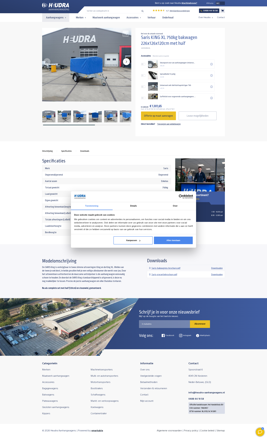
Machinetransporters (102, 370)
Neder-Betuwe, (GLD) (199, 382)
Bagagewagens (50, 389)
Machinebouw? (189, 3)
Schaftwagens (98, 395)
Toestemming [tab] (91, 206)
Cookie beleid (207, 431)
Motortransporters (100, 382)
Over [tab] (175, 206)
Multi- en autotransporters (104, 376)
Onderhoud (167, 17)
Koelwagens (97, 407)
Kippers (46, 414)
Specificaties (66, 151)
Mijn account (146, 401)
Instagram (187, 335)
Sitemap (220, 431)
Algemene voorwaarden (169, 431)
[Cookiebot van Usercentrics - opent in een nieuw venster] (181, 197)
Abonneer (200, 324)
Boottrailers (97, 389)
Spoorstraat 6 (195, 370)
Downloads (84, 151)
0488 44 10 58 (210, 11)
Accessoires (133, 17)
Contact (221, 17)
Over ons (145, 370)
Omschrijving (47, 151)
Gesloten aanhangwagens (55, 407)
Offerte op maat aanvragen (158, 115)
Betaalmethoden (148, 382)
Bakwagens (48, 395)
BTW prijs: (210, 3)
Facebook (170, 335)
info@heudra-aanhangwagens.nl (206, 393)
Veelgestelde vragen (151, 376)
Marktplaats (205, 335)
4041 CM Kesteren (197, 376)
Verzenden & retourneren (153, 389)
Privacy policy (191, 431)
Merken (79, 17)
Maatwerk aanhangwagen (106, 17)
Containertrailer (99, 414)
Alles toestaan (173, 240)
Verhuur (152, 17)
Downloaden (187, 268)
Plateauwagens (50, 401)
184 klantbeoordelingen (180, 11)
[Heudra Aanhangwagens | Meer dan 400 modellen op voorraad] (55, 7)
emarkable (97, 431)
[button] (126, 61)
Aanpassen (131, 240)
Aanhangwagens (55, 17)
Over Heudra (204, 17)
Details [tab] (133, 206)
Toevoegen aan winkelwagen (169, 124)
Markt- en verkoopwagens (105, 401)
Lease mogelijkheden (197, 115)
